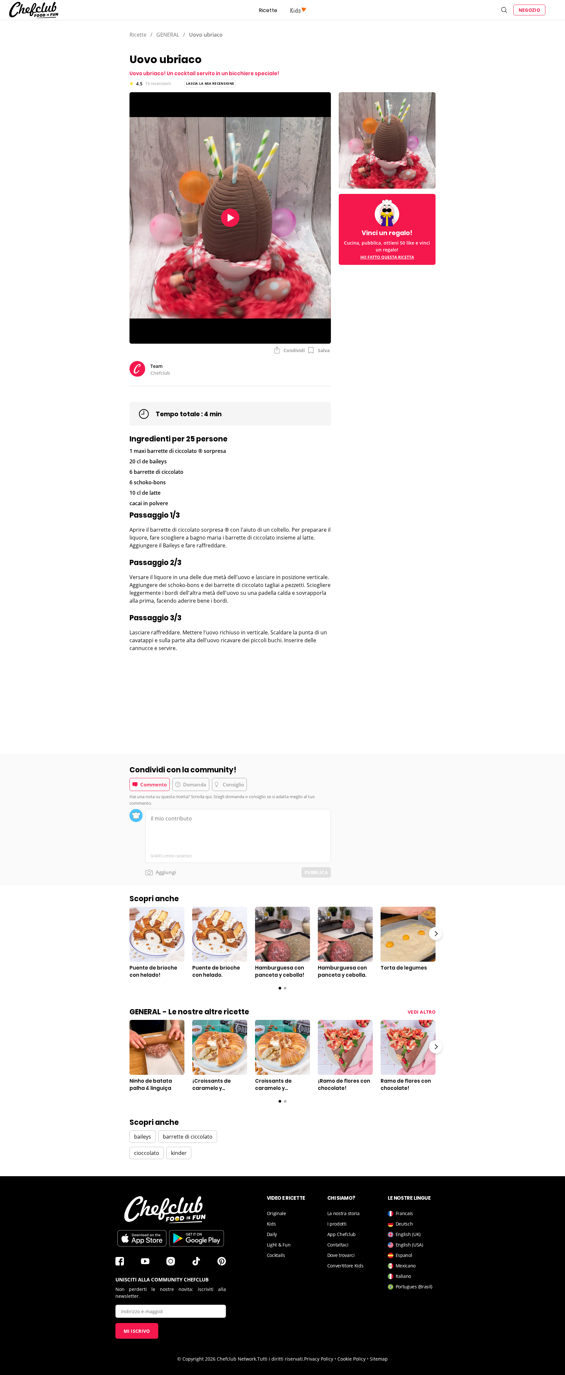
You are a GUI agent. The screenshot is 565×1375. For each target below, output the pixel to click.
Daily (272, 1234)
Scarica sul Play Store (196, 1238)
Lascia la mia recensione (210, 83)
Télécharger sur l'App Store (141, 1238)
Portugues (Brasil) (414, 1286)
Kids (271, 1224)
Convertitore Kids (345, 1266)
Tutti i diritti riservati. (280, 1359)
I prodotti (337, 1224)
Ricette (268, 10)
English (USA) (409, 1245)
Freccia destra (435, 933)
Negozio (529, 10)
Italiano (403, 1276)
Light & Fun (279, 1245)
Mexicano (406, 1266)
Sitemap (379, 1359)
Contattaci (338, 1245)
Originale (276, 1213)
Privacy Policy (318, 1359)
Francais (404, 1213)
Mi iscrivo (137, 1331)
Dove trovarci (341, 1255)
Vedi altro (422, 1012)
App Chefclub (341, 1234)
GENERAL (167, 34)
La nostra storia (343, 1213)
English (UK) (408, 1234)
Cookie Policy (351, 1359)
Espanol (404, 1255)
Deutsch (404, 1224)
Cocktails (276, 1255)
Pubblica (316, 872)
